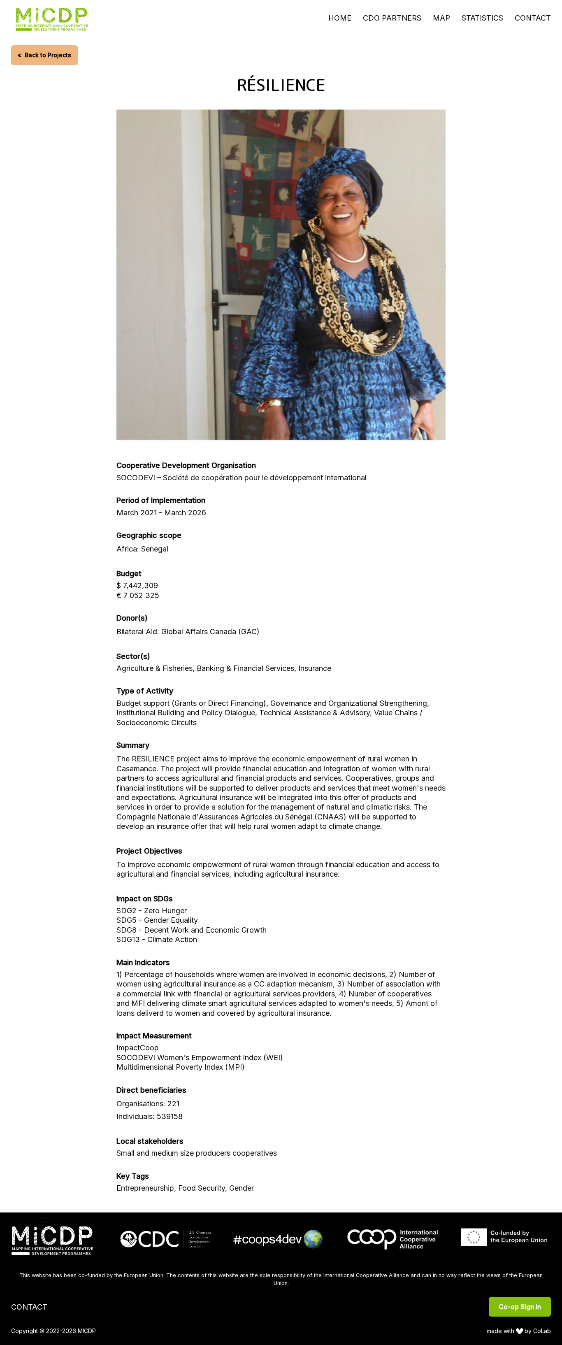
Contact (533, 18)
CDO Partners (392, 18)
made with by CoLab (519, 1330)
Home (339, 18)
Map (441, 18)
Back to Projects (44, 54)
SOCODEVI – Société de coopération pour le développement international (241, 477)
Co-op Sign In (520, 1307)
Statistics (482, 18)
